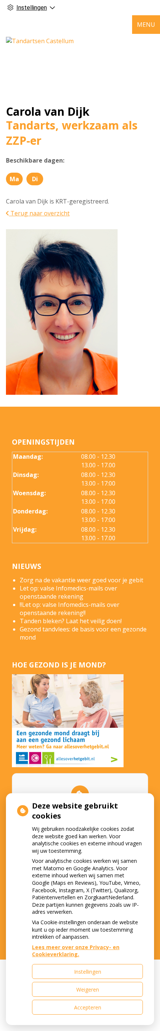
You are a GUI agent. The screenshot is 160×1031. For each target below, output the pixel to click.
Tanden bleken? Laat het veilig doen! (71, 621)
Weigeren (87, 989)
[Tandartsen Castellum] (40, 41)
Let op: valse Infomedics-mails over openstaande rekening (68, 592)
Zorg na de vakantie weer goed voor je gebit (81, 580)
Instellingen (87, 971)
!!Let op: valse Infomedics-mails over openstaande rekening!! (69, 609)
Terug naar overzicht (39, 213)
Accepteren (87, 1007)
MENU (146, 24)
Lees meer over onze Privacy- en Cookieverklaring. (75, 951)
